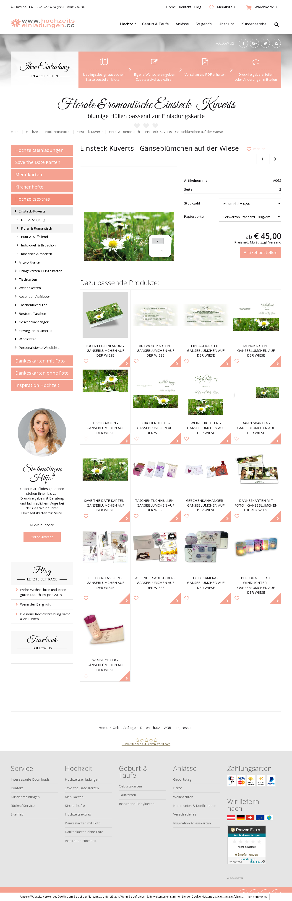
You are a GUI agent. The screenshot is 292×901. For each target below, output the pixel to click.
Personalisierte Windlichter (40, 347)
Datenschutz (150, 727)
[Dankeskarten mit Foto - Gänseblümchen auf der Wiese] (256, 469)
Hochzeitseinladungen (39, 150)
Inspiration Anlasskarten (192, 823)
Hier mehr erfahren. (230, 896)
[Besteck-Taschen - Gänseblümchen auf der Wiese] (105, 547)
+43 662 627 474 (35, 7)
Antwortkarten (30, 262)
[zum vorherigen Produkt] (262, 159)
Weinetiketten (30, 287)
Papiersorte (194, 216)
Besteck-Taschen (32, 313)
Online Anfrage (42, 537)
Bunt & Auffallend (34, 236)
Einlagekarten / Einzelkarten (40, 271)
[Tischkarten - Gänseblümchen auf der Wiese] (105, 392)
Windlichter (27, 339)
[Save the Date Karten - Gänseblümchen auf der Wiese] (105, 469)
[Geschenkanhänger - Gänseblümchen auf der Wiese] (206, 469)
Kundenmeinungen (25, 797)
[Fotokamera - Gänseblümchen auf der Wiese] (206, 547)
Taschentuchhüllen (33, 305)
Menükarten (28, 174)
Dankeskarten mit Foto (40, 361)
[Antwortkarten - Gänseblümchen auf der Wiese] (155, 314)
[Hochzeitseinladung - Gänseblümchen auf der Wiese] (105, 314)
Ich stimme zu (257, 897)
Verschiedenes (184, 814)
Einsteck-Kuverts (32, 211)
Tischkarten (28, 279)
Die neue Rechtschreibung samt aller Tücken (45, 616)
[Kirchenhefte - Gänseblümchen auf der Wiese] (155, 392)
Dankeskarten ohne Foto (42, 373)
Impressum (184, 727)
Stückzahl (192, 203)
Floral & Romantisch (36, 228)
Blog (197, 7)
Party (177, 788)
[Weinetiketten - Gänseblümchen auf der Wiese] (206, 392)
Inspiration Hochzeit (37, 385)
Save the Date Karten (37, 162)
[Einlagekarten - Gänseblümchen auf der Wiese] (206, 314)
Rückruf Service (42, 525)
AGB (167, 727)
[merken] (254, 148)
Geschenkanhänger (34, 322)
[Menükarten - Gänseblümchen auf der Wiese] (256, 314)
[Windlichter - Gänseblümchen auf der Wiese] (105, 629)
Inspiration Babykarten (136, 803)
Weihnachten (183, 797)
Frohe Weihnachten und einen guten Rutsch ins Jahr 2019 (43, 592)
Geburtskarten (130, 786)
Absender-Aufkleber (34, 296)
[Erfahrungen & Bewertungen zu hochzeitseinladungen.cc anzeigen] (246, 850)
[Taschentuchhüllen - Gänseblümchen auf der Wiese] (155, 469)
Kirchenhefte (29, 187)
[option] (129, 215)
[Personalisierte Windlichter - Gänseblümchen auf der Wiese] (256, 547)
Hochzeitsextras (32, 199)
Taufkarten (127, 794)
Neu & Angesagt (34, 219)
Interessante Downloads (30, 779)
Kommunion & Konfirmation (194, 805)
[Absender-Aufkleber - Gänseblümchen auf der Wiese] (155, 547)
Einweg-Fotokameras (35, 330)
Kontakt (185, 7)
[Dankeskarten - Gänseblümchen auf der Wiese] (256, 392)
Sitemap (17, 814)
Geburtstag (182, 779)
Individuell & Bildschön (38, 245)
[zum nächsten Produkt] (275, 159)
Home (171, 7)
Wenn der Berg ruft (35, 604)
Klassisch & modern (36, 253)
